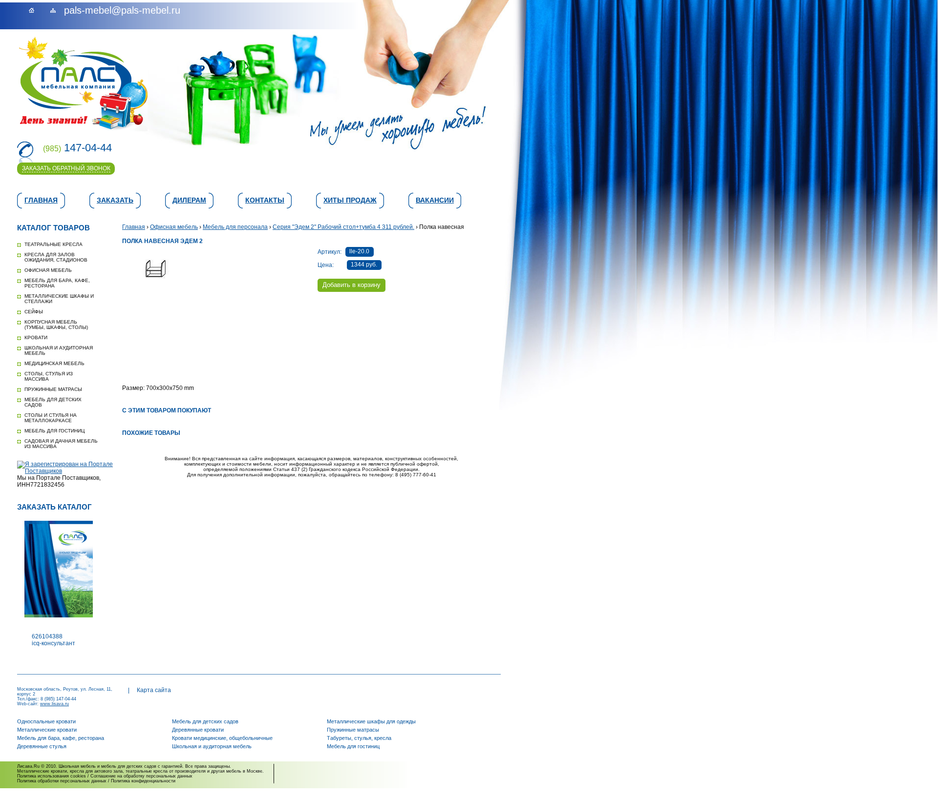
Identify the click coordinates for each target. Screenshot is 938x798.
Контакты (264, 200)
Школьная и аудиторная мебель (212, 746)
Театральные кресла (53, 244)
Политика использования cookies (51, 776)
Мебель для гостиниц (54, 430)
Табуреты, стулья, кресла (359, 738)
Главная (41, 200)
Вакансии (435, 200)
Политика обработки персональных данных (62, 780)
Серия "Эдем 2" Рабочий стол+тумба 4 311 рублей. (343, 227)
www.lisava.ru (54, 703)
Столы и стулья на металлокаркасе (50, 417)
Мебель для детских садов (205, 721)
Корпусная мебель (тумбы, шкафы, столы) (56, 324)
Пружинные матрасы (53, 389)
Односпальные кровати (46, 721)
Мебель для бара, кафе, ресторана (60, 738)
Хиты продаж (350, 200)
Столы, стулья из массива (48, 376)
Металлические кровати (47, 730)
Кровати (35, 337)
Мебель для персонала (235, 227)
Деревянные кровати (198, 730)
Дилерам (189, 200)
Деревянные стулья (41, 746)
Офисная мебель (48, 270)
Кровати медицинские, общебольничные (222, 738)
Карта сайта (154, 690)
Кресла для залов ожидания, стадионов (55, 257)
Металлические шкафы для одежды (371, 721)
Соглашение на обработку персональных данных (141, 776)
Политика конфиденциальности (143, 780)
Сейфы (33, 311)
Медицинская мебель (54, 363)
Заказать (115, 200)
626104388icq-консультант (53, 640)
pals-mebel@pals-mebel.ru (122, 10)
